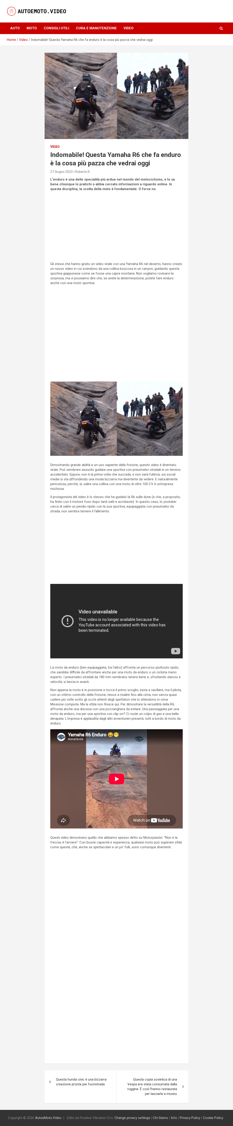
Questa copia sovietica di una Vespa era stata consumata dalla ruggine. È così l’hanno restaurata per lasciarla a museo (152, 1086)
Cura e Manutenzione (96, 28)
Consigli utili (56, 28)
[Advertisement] (116, 226)
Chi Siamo (160, 1118)
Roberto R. (82, 172)
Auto (15, 28)
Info (174, 1118)
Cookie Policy (213, 1118)
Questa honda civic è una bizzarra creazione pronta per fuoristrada (81, 1081)
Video (129, 28)
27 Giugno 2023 (61, 172)
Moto (32, 28)
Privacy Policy (190, 1118)
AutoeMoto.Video (48, 1118)
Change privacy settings (132, 1118)
